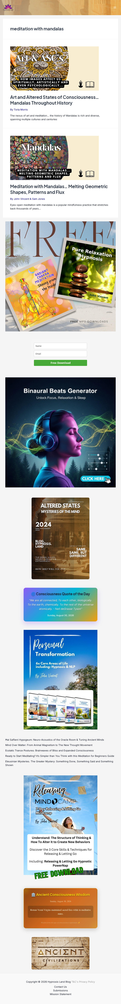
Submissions (60, 990)
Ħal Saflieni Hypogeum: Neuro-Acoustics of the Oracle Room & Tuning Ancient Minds (54, 739)
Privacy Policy (87, 981)
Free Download (61, 363)
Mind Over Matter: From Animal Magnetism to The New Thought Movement (48, 745)
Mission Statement (60, 994)
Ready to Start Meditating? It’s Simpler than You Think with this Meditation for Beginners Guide (59, 755)
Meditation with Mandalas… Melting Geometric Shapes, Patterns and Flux (59, 189)
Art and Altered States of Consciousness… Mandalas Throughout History (54, 100)
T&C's (74, 981)
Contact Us (60, 986)
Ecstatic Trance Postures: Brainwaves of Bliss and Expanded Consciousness (49, 750)
